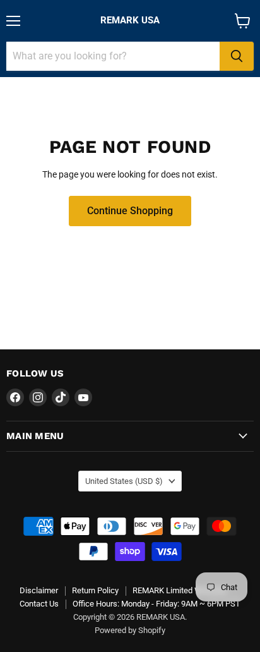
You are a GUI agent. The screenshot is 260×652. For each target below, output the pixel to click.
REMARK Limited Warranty (180, 590)
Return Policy (95, 590)
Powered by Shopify (130, 630)
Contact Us (39, 603)
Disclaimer (39, 590)
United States (124, 481)
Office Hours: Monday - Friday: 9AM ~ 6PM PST (156, 603)
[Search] (237, 56)
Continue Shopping (130, 211)
